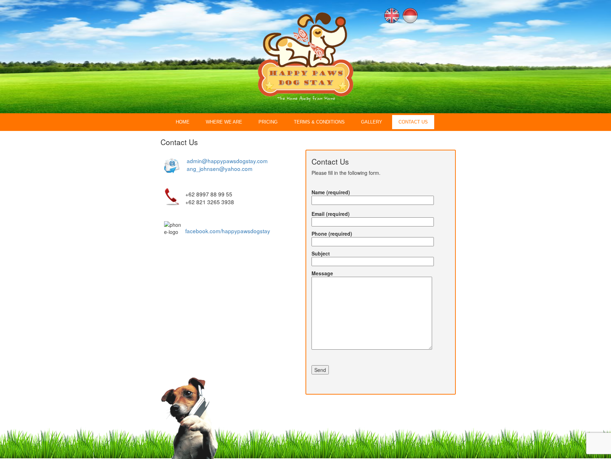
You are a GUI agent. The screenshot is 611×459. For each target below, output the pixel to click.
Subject (321, 253)
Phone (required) (332, 233)
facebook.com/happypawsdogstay (227, 231)
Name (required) (331, 192)
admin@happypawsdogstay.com (227, 161)
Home (183, 122)
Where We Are (224, 122)
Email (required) (331, 213)
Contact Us (413, 122)
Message (322, 273)
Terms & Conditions (319, 122)
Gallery (371, 122)
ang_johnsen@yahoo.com (219, 168)
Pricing (268, 122)
